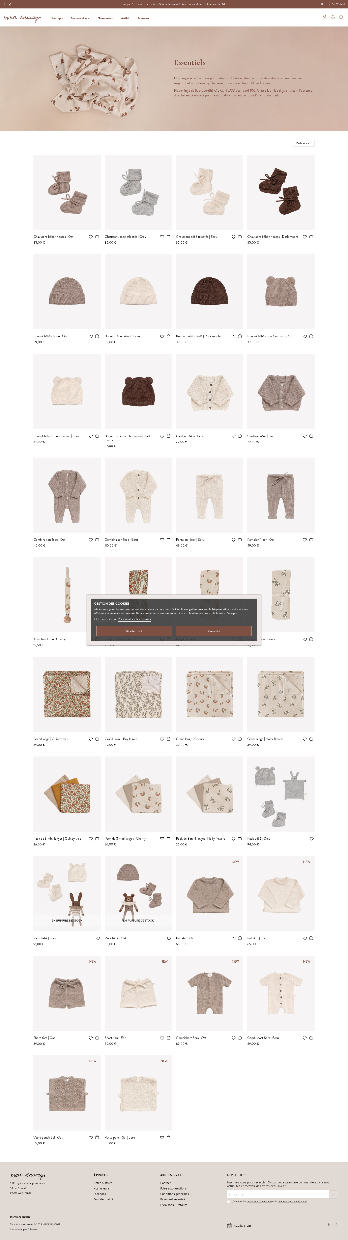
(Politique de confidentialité (67, 1234)
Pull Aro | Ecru (257, 938)
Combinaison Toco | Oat (49, 539)
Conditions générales (174, 1194)
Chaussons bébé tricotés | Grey (125, 236)
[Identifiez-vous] (333, 17)
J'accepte (214, 630)
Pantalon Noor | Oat (260, 539)
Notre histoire (102, 1183)
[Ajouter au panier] (97, 237)
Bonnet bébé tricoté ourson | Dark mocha (128, 437)
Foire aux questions (173, 1188)
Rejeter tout (134, 630)
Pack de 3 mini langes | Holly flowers (200, 838)
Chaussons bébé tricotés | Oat (53, 236)
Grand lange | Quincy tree (50, 738)
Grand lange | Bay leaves (121, 738)
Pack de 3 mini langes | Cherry (125, 838)
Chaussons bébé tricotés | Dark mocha (272, 236)
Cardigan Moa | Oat (260, 435)
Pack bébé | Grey (258, 838)
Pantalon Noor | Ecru (190, 539)
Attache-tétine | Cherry (49, 639)
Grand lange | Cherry (190, 738)
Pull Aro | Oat (185, 938)
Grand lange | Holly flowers (265, 738)
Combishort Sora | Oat (191, 1037)
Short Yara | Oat (44, 1037)
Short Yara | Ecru (116, 1037)
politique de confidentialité (292, 1201)
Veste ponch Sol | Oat (48, 1137)
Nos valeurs (101, 1188)
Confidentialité (103, 1199)
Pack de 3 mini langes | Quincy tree (57, 838)
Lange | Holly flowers (261, 639)
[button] (143, 17)
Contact (165, 1183)
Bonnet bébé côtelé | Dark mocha (198, 336)
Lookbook (99, 1194)
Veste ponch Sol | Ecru (120, 1137)
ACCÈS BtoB (242, 1226)
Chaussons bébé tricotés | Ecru (196, 236)
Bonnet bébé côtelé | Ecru (122, 336)
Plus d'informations (105, 619)
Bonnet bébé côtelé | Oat (50, 336)
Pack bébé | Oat (115, 938)
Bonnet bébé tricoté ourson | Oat (269, 336)
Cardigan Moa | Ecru (190, 435)
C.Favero (32, 1229)
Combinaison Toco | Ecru (121, 539)
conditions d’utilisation (259, 1201)
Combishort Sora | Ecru (263, 1037)
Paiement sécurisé (172, 1199)
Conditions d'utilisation (95, 1234)
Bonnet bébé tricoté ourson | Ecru (56, 435)
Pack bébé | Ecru (44, 938)
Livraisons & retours (173, 1205)
